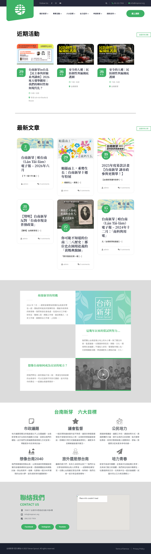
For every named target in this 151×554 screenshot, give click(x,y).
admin (25, 184)
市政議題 (31, 428)
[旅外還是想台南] (75, 451)
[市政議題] (31, 421)
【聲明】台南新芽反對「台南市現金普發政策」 (34, 220)
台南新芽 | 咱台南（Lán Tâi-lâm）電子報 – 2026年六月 (35, 163)
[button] (103, 374)
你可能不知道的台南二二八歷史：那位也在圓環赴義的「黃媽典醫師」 (74, 244)
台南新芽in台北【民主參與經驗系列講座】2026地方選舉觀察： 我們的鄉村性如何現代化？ (39, 78)
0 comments (44, 184)
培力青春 (119, 459)
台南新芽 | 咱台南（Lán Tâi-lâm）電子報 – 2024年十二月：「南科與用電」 (116, 227)
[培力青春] (119, 451)
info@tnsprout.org (138, 3)
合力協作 (83, 13)
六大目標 (69, 13)
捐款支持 (110, 13)
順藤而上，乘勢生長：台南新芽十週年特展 (74, 172)
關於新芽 (43, 13)
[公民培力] (119, 421)
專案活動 (56, 13)
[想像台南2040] (31, 451)
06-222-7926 (119, 3)
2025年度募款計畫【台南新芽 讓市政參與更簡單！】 (116, 169)
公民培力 (119, 428)
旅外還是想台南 (75, 459)
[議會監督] (75, 421)
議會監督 (75, 428)
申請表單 (96, 13)
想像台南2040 (31, 459)
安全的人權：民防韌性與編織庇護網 (79, 73)
